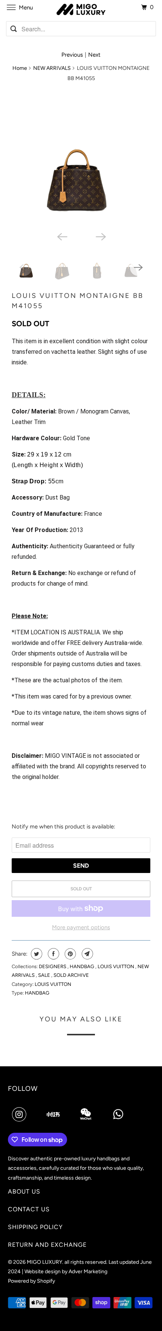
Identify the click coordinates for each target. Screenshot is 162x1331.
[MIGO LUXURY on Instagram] (21, 1114)
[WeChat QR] (85, 1114)
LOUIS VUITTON (116, 966)
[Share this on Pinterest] (69, 953)
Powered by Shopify (31, 1281)
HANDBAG (82, 966)
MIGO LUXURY (44, 1262)
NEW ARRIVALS (52, 68)
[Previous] (61, 236)
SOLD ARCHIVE (71, 975)
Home (19, 68)
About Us (24, 1191)
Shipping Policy (35, 1227)
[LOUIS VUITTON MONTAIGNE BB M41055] (81, 158)
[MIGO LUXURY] (81, 7)
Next (94, 54)
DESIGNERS (53, 966)
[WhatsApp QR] (118, 1114)
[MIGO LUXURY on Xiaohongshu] (53, 1114)
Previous (72, 54)
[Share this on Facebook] (52, 953)
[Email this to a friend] (86, 953)
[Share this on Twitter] (35, 953)
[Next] (100, 236)
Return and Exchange (47, 1244)
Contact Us (29, 1209)
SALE (44, 975)
